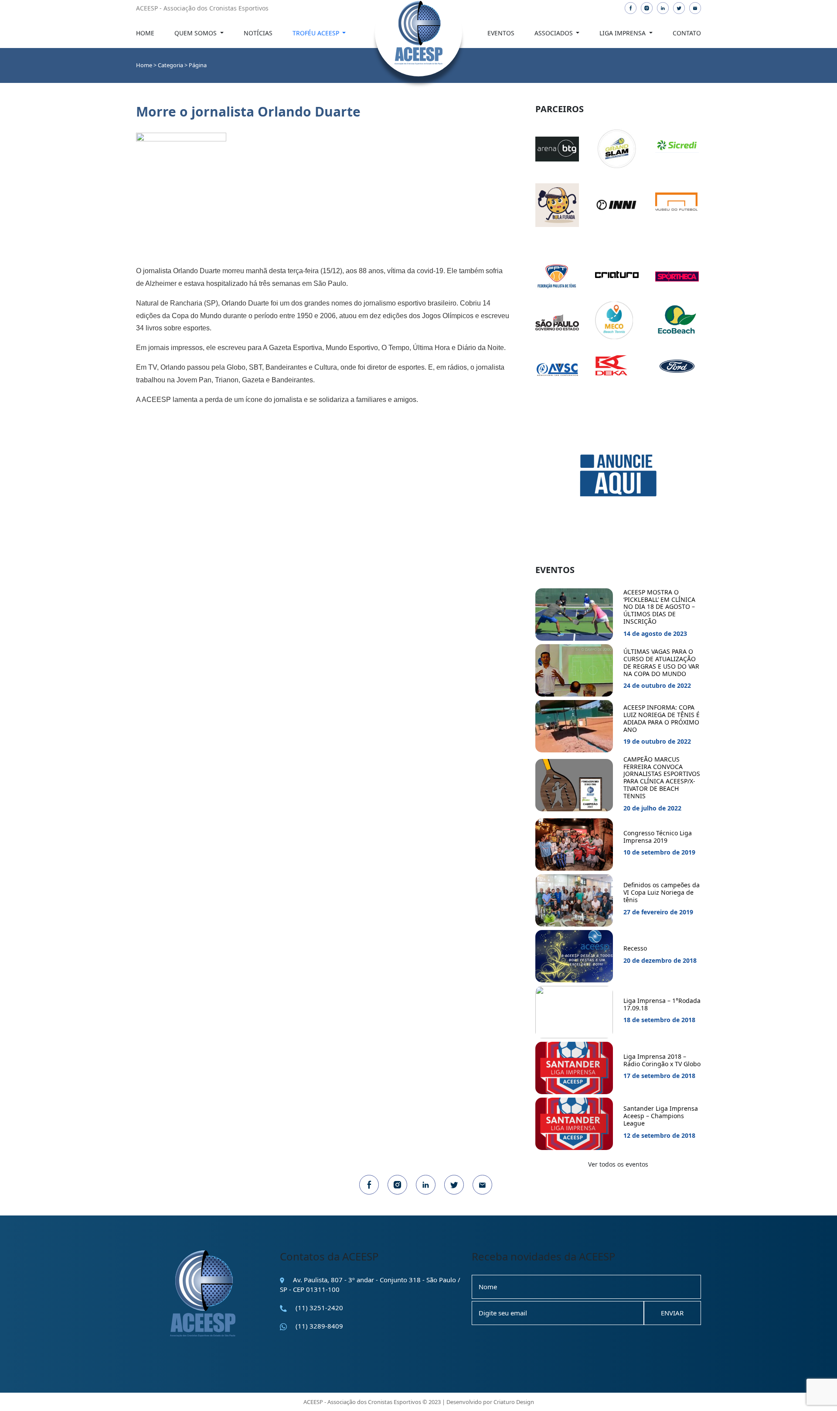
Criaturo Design (513, 1402)
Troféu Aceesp (317, 33)
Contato (687, 33)
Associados (554, 33)
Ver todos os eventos (618, 1164)
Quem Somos (196, 33)
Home (145, 33)
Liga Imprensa (623, 33)
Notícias (258, 33)
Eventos (500, 33)
